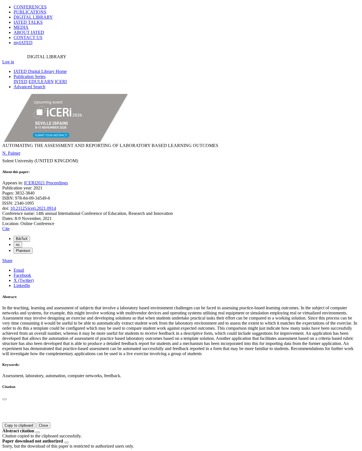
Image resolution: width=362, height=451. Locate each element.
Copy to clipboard (19, 425)
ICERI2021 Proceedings (46, 182)
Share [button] (7, 260)
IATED (28, 22)
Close (43, 425)
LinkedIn (22, 285)
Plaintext (23, 251)
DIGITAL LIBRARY (33, 17)
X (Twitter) (24, 280)
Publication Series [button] (30, 76)
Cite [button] (6, 228)
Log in (8, 61)
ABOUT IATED (29, 32)
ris (18, 245)
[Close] (4, 399)
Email (19, 270)
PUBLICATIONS (30, 12)
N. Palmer (11, 153)
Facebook (22, 275)
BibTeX (22, 239)
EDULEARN (41, 81)
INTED (20, 81)
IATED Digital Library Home (40, 71)
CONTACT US (28, 37)
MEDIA (21, 27)
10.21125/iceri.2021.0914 (33, 208)
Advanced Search (29, 86)
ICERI (61, 81)
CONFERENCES (30, 7)
